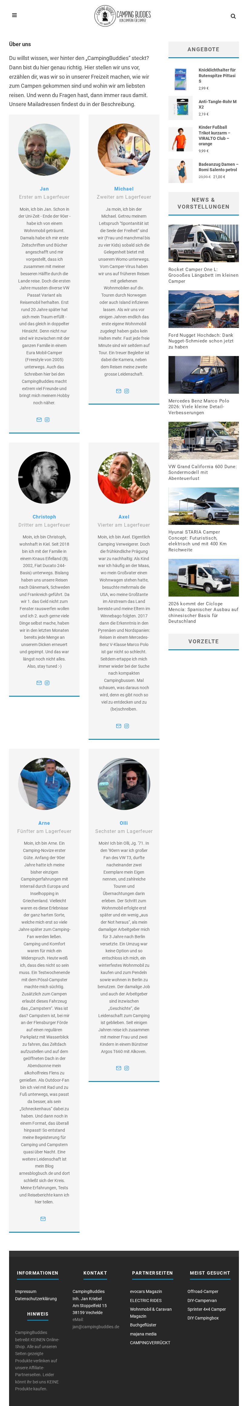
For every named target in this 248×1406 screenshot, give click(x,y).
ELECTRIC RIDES (146, 1300)
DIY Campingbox (203, 1318)
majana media (143, 1334)
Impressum (25, 1291)
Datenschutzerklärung (36, 1298)
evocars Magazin (146, 1291)
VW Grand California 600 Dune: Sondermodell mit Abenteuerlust (202, 472)
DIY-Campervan (202, 1300)
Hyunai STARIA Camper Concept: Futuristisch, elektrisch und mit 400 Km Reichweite (197, 541)
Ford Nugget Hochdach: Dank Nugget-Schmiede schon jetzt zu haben (201, 341)
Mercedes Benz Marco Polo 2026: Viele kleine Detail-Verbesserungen (199, 406)
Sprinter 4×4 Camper (207, 1309)
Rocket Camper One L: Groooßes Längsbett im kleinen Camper (203, 275)
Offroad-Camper (203, 1291)
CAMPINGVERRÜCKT (150, 1342)
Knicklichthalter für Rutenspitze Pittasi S (217, 75)
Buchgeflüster (143, 1324)
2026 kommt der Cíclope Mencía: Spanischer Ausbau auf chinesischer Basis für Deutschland (203, 612)
